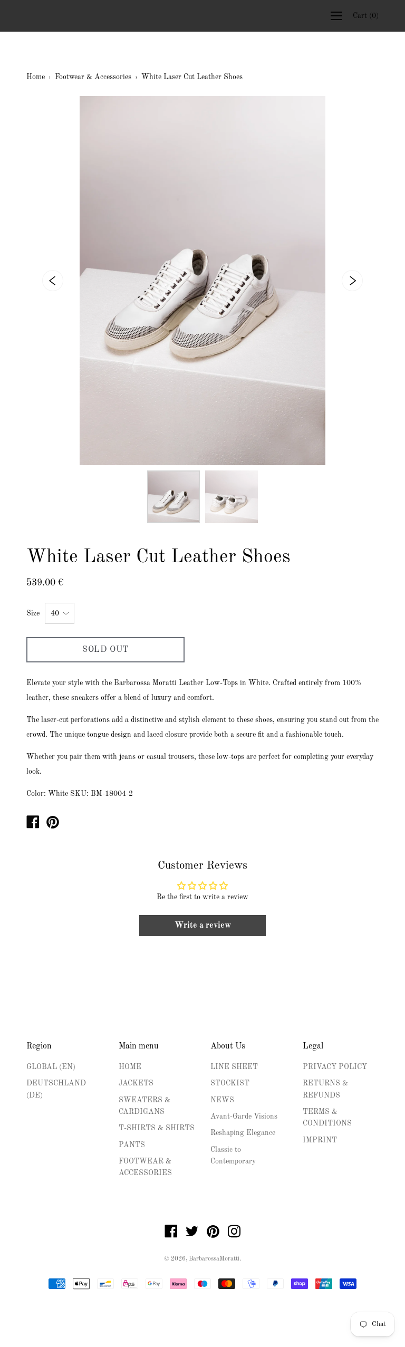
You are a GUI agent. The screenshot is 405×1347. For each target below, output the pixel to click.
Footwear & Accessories (93, 77)
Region (39, 1046)
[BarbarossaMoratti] (32, 824)
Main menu (139, 1046)
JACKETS (136, 1083)
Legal (313, 1046)
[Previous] (52, 280)
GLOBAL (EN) (50, 1067)
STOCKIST (229, 1083)
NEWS (222, 1100)
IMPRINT (320, 1140)
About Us (227, 1046)
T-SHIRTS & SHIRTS (157, 1128)
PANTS (132, 1145)
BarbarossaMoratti (214, 1259)
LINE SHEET (234, 1067)
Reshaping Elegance (242, 1133)
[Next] (352, 280)
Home (35, 77)
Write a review (203, 925)
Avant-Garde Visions (243, 1116)
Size (33, 613)
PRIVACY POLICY (335, 1067)
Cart (366, 16)
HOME (130, 1067)
